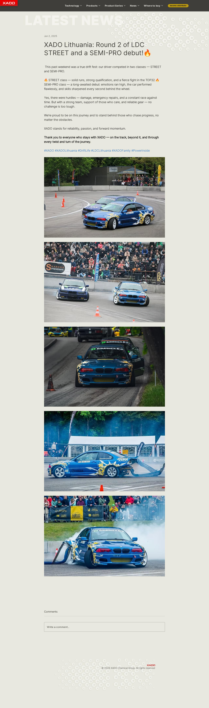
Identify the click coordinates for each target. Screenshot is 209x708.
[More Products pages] (99, 5)
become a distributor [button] (178, 6)
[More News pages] (138, 5)
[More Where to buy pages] (162, 5)
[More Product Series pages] (124, 5)
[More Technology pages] (81, 5)
